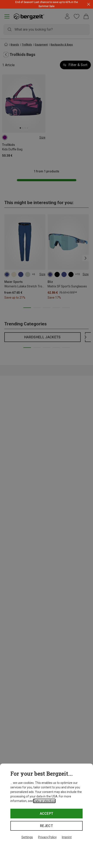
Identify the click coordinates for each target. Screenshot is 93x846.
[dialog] (46, 805)
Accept (46, 813)
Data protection (44, 801)
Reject (46, 826)
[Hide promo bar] (88, 4)
